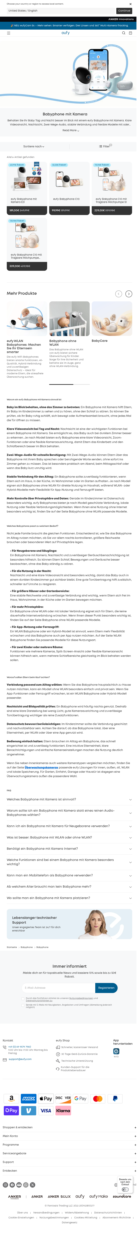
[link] (69, 924)
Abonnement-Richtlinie (117, 1218)
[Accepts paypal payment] (115, 1098)
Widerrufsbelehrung (77, 1213)
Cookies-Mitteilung (85, 1218)
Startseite (12, 947)
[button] (130, 4)
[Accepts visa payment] (46, 1110)
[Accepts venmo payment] (28, 1110)
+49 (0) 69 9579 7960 (19, 1047)
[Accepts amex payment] (28, 1098)
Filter (106, 146)
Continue (124, 11)
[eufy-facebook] (12, 1185)
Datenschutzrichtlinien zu (39, 1001)
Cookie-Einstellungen (21, 1218)
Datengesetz (69, 1223)
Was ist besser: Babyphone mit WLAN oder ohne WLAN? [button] (49, 837)
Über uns (22, 1213)
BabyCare (99, 341)
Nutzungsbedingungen (81, 998)
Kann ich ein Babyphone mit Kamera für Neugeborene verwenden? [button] (58, 826)
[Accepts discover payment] (63, 1098)
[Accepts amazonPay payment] (11, 1098)
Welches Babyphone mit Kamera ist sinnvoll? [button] (41, 799)
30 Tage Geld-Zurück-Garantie (79, 1054)
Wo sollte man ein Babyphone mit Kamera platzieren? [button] (48, 898)
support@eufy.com (20, 1059)
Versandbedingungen (46, 1213)
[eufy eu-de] (66, 33)
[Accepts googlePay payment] (80, 1098)
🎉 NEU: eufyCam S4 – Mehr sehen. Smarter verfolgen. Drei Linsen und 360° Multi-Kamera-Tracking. (69, 26)
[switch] (125, 1189)
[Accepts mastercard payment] (98, 1098)
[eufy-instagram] (5, 1185)
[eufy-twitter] (32, 1185)
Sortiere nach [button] (32, 146)
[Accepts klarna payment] (63, 1110)
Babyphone (27, 947)
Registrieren (106, 988)
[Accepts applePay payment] (46, 1098)
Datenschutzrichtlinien (108, 1213)
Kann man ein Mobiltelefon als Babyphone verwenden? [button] (50, 875)
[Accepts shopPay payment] (11, 1110)
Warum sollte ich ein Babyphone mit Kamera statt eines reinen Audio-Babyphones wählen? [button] (61, 812)
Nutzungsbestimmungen (54, 1218)
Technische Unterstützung (77, 1061)
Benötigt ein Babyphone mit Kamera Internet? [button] (42, 848)
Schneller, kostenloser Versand (79, 1047)
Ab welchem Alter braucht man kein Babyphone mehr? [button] (49, 886)
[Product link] (27, 178)
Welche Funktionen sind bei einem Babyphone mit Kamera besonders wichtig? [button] (60, 862)
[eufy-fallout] (19, 1185)
